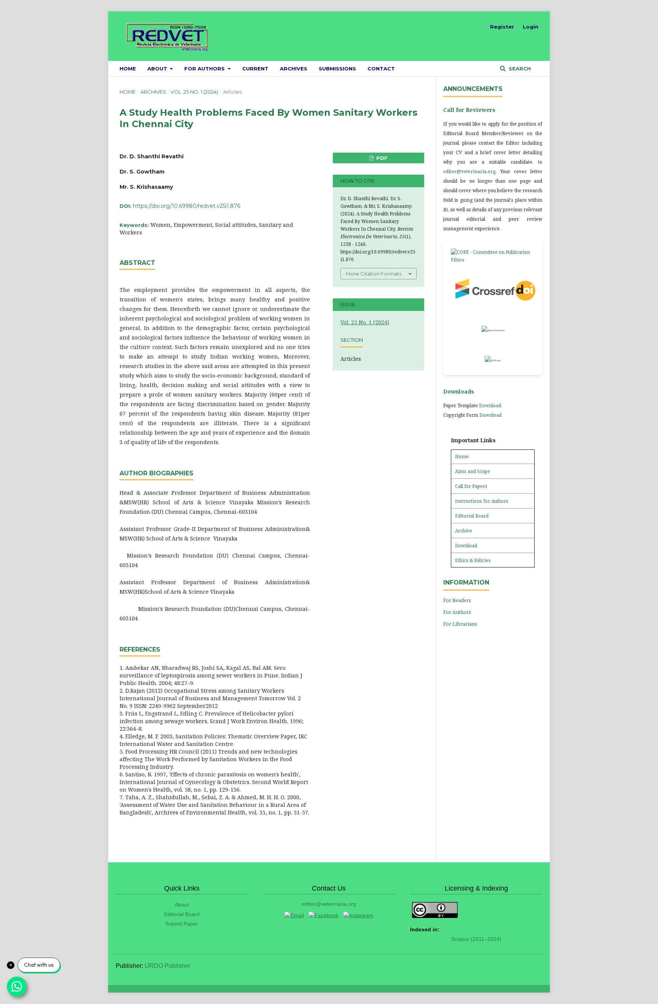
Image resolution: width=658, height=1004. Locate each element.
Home (128, 68)
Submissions (337, 68)
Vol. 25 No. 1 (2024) (194, 92)
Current (255, 68)
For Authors (205, 68)
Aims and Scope (472, 471)
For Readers (457, 600)
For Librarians (460, 623)
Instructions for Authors (481, 501)
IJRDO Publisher (167, 966)
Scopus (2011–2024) (476, 939)
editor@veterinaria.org (469, 171)
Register (502, 27)
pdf (381, 158)
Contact (381, 68)
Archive (463, 530)
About (158, 68)
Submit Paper (181, 924)
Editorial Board (472, 516)
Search (519, 68)
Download (490, 405)
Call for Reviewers (469, 109)
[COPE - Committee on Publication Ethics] (493, 256)
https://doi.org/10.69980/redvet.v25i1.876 (186, 205)
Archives (293, 68)
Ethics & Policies (473, 560)
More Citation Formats (373, 274)
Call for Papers (471, 486)
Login (530, 27)
